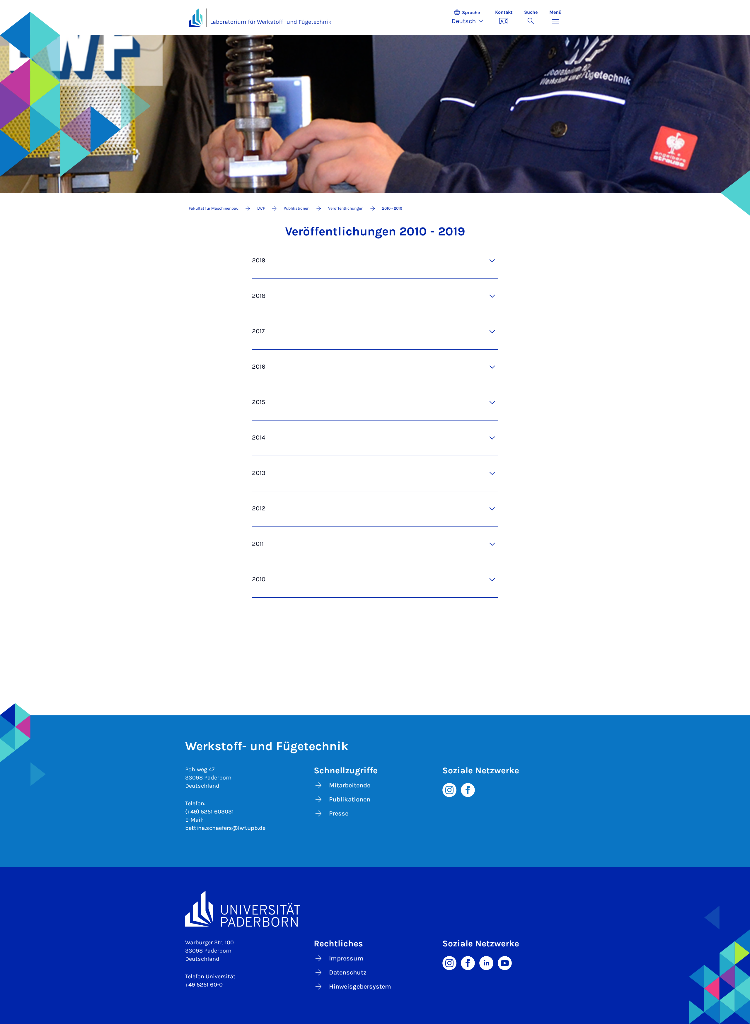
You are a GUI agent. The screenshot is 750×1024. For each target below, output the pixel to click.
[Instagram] (449, 789)
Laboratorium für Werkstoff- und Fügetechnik (270, 21)
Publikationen (349, 799)
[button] (470, 17)
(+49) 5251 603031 (209, 811)
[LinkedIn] (486, 962)
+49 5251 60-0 (204, 984)
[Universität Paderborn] (375, 909)
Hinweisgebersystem (360, 986)
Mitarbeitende (349, 785)
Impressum (346, 958)
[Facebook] (468, 789)
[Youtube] (505, 962)
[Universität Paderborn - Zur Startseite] (196, 17)
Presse (338, 813)
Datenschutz (348, 972)
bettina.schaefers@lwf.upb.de (225, 828)
